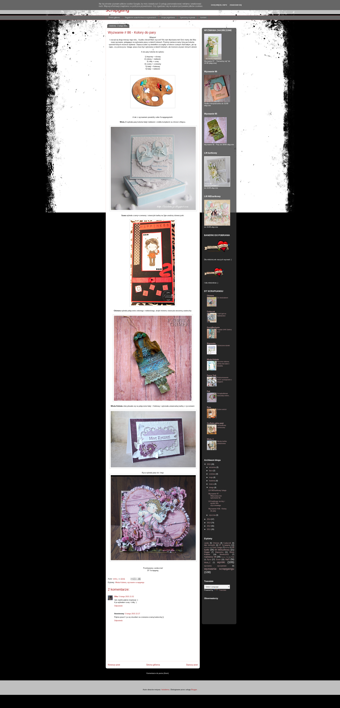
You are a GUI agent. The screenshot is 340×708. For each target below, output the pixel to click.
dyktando (207, 547)
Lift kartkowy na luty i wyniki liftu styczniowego (216, 503)
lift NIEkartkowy (222, 550)
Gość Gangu (217, 547)
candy (207, 543)
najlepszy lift (210, 557)
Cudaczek (211, 311)
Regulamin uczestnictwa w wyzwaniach (140, 17)
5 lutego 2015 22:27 (132, 614)
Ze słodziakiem (222, 298)
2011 (209, 529)
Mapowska (211, 343)
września (212, 467)
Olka (116, 597)
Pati (208, 391)
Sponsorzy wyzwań (187, 17)
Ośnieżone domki (223, 345)
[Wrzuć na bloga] (134, 579)
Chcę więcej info (219, 5)
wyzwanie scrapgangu (135, 582)
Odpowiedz (118, 606)
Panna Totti (211, 375)
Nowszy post (114, 665)
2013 (209, 523)
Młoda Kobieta (120, 582)
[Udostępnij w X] (137, 579)
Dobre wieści (222, 409)
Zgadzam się (236, 5)
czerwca (212, 474)
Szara (219, 559)
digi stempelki (210, 545)
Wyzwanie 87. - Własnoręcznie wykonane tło (215, 496)
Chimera (210, 296)
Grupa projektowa (168, 17)
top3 (228, 559)
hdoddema (165, 690)
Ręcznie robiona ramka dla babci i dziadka (223, 364)
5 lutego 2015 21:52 (126, 597)
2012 (209, 526)
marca (211, 484)
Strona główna (114, 17)
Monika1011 (226, 554)
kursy (227, 547)
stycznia (212, 515)
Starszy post (192, 665)
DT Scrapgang (225, 545)
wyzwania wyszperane (218, 566)
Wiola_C (210, 439)
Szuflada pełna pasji (215, 423)
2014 (209, 519)
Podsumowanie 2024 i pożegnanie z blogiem (224, 380)
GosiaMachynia (213, 327)
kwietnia (212, 481)
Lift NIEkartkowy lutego (217, 490)
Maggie (207, 552)
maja (211, 477)
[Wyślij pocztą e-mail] (132, 579)
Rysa (209, 407)
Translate (222, 590)
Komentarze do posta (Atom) (157, 673)
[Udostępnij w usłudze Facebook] (139, 579)
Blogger (194, 690)
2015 (209, 464)
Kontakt (203, 17)
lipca (211, 471)
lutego (211, 487)
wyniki (222, 562)
